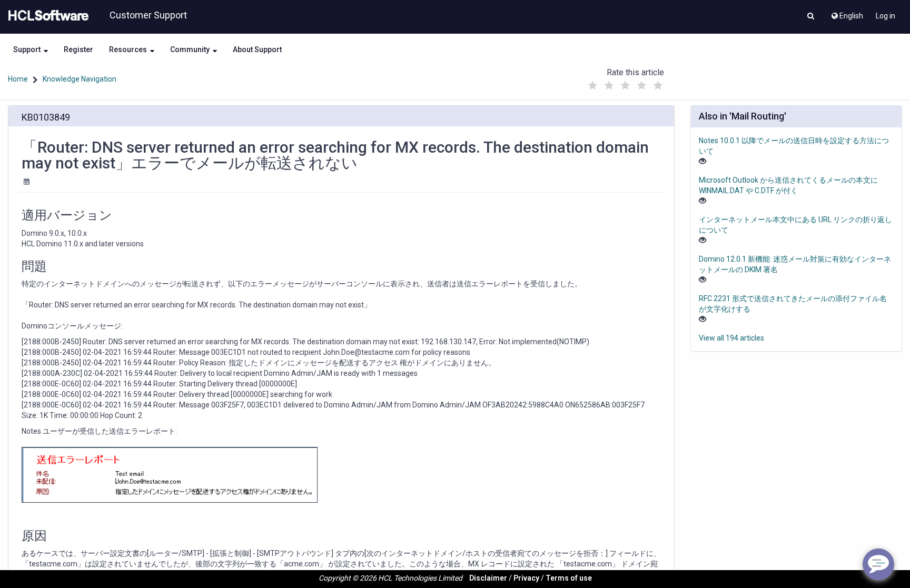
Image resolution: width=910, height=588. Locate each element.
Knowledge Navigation (79, 79)
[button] (810, 16)
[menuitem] (846, 13)
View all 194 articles (731, 338)
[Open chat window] (878, 564)
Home (18, 79)
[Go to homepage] (46, 16)
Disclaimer (488, 578)
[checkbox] (592, 85)
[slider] (625, 83)
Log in (885, 16)
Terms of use (569, 578)
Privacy (526, 578)
